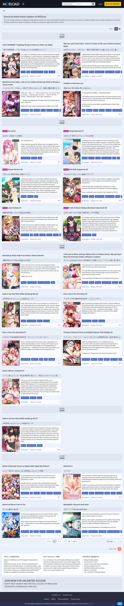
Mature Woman (110, 72)
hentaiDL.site (56, 595)
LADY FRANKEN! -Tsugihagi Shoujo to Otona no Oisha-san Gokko (27, 45)
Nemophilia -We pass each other (76, 504)
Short (46, 72)
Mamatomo (68, 466)
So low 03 (9, 131)
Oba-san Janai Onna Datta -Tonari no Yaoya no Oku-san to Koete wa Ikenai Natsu (92, 45)
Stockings (52, 72)
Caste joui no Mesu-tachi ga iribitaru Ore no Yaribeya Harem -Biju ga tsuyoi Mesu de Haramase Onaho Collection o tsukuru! (92, 255)
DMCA (53, 599)
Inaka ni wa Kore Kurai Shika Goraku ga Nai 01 (20, 418)
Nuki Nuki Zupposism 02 (76, 169)
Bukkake (101, 110)
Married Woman (99, 72)
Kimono (113, 493)
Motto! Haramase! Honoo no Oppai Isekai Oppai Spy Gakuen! (25, 466)
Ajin (31, 110)
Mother (118, 72)
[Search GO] (93, 4)
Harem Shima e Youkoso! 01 (13, 371)
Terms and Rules (63, 599)
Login (100, 4)
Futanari (56, 110)
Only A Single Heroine (37, 72)
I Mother (107, 493)
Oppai (39, 158)
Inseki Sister (102, 531)
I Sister (23, 72)
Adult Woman (25, 110)
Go (120, 541)
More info (91, 603)
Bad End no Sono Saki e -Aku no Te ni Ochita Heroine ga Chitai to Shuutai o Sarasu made (31, 83)
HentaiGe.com (67, 595)
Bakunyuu (85, 72)
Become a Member (113, 4)
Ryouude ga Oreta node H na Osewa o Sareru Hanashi (23, 255)
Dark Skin (49, 110)
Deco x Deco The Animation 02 (75, 294)
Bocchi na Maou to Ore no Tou (13, 504)
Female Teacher (117, 110)
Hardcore (34, 158)
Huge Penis (35, 359)
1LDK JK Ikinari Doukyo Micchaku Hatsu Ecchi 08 (85, 208)
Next (74, 541)
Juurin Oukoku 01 (12, 208)
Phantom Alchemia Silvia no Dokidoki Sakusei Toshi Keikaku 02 (88, 332)
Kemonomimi (50, 531)
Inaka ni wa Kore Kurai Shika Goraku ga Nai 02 (20, 294)
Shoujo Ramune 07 (74, 131)
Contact (46, 599)
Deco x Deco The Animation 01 (14, 332)
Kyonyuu (55, 235)
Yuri (118, 158)
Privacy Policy (75, 599)
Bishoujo (84, 158)
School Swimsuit (106, 158)
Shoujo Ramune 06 (13, 169)
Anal (83, 110)
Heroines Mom (99, 493)
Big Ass (91, 72)
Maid (28, 72)
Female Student (25, 158)
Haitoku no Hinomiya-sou (73, 83)
